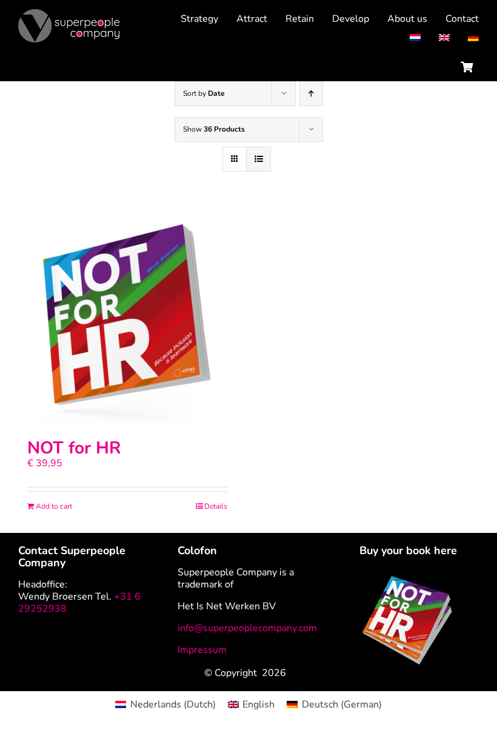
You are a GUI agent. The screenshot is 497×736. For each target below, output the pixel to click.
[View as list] (258, 159)
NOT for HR (74, 448)
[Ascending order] (311, 93)
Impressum (202, 650)
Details (215, 506)
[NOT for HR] (127, 317)
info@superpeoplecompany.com (247, 628)
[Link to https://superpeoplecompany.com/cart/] (467, 66)
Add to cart (54, 506)
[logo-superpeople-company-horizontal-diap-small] (68, 14)
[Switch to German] (464, 38)
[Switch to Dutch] (406, 38)
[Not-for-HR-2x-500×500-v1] (407, 580)
